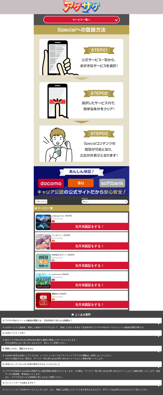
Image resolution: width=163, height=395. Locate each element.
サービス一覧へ (81, 19)
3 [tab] (83, 194)
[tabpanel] (81, 181)
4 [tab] (87, 194)
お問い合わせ (41, 201)
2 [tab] (79, 194)
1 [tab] (75, 194)
